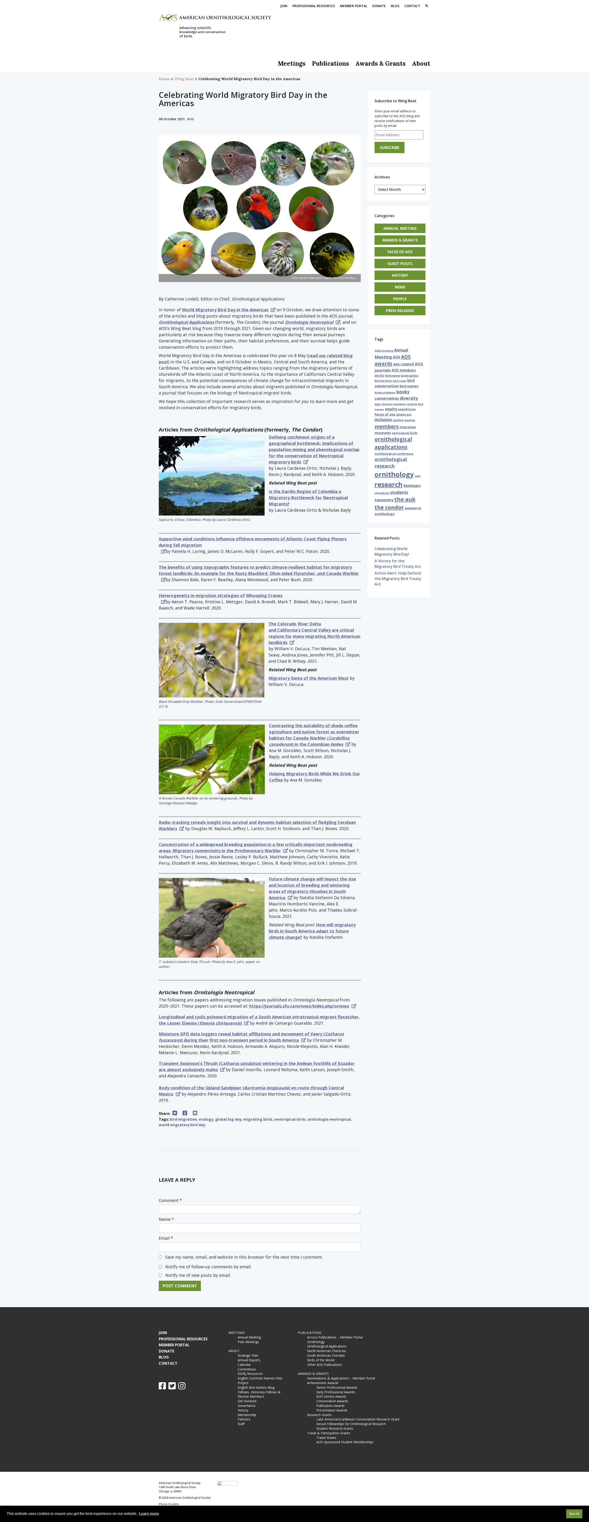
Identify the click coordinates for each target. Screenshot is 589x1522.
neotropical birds (290, 1119)
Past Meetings (248, 1342)
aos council (403, 364)
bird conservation (395, 383)
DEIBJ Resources (250, 1373)
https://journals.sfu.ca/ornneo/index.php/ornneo (299, 1006)
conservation (387, 398)
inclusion (383, 419)
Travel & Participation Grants (328, 1433)
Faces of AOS (400, 251)
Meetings (292, 63)
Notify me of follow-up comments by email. (208, 1266)
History (400, 275)
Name (166, 1219)
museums (383, 433)
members (387, 426)
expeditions (407, 409)
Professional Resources (313, 6)
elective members (394, 404)
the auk (405, 499)
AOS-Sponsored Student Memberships (345, 1442)
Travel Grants (326, 1437)
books (403, 392)
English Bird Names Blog (256, 1387)
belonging (392, 376)
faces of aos (385, 414)
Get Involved (247, 1401)
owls (418, 476)
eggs (378, 404)
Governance (247, 1405)
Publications (330, 63)
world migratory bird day (182, 1124)
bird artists (383, 381)
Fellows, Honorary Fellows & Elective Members (259, 1394)
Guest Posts (399, 263)
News (400, 287)
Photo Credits (169, 1504)
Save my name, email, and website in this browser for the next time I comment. (244, 1257)
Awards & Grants (380, 63)
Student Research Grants (334, 1428)
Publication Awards (330, 1405)
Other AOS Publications (324, 1364)
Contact (412, 6)
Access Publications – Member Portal (335, 1337)
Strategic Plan (248, 1355)
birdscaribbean (385, 392)
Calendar (244, 1364)
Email (166, 1238)
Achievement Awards (322, 1383)
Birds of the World (320, 1360)
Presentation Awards (331, 1410)
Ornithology (316, 1342)
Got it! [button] (574, 1514)
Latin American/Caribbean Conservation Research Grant (358, 1419)
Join (283, 6)
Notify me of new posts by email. (198, 1275)
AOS (190, 119)
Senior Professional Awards (336, 1387)
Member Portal (353, 6)
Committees (247, 1369)
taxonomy (384, 499)
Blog (395, 6)
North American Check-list (326, 1351)
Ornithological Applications (327, 1346)
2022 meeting (384, 350)
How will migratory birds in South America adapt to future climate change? (312, 931)
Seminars (412, 485)
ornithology (394, 474)
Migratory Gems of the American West (309, 678)
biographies (410, 376)
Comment (170, 1200)
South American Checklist (326, 1355)
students (399, 492)
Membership (247, 1415)
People (400, 298)
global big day (228, 1119)
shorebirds (382, 493)
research (388, 484)
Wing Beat (184, 78)
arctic (379, 375)
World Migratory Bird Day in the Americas (225, 309)
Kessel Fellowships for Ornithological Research (351, 1424)
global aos (404, 415)
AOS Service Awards (331, 1396)
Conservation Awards (332, 1401)
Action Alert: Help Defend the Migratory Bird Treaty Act (398, 579)
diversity (409, 398)
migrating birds (257, 1119)
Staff (241, 1424)
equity (391, 408)
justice (398, 420)
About (421, 63)
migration (408, 427)
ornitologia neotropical (329, 1119)
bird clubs (399, 380)
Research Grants (319, 1415)
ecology (206, 1119)
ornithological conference (394, 454)
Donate (379, 6)
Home (164, 78)
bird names (409, 386)
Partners (244, 1419)
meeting (409, 420)
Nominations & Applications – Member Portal (341, 1378)
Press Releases (400, 310)
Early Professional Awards (335, 1392)
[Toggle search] (426, 6)
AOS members (404, 370)
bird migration (183, 1119)
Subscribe (389, 147)
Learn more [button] (149, 1514)
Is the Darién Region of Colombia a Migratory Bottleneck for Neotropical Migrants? (308, 498)
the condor (389, 507)
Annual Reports (249, 1360)
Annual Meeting (400, 228)
